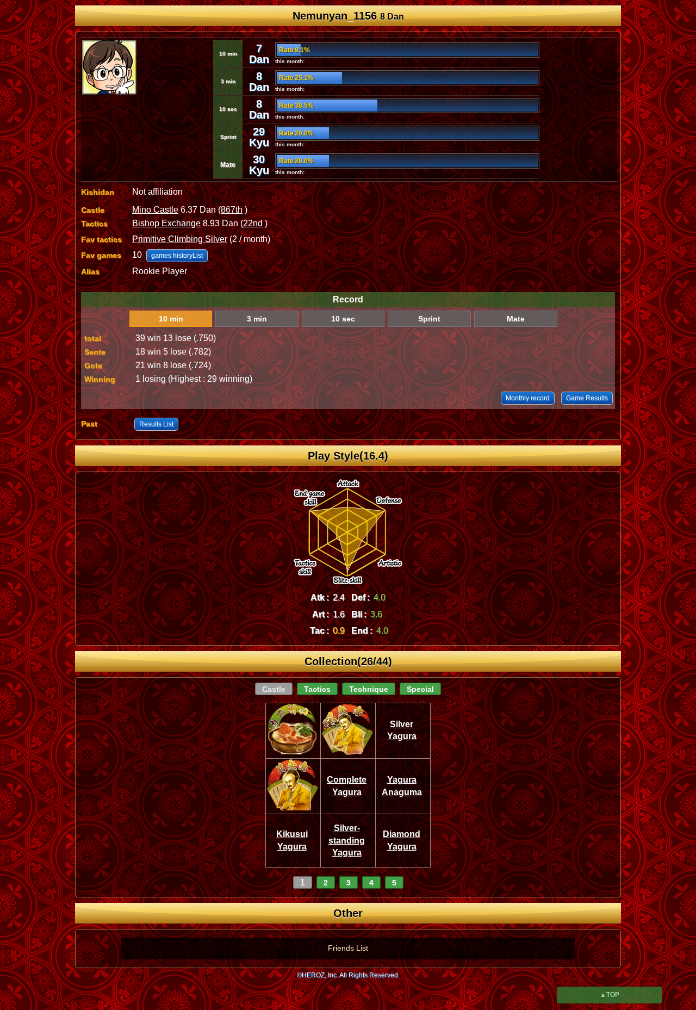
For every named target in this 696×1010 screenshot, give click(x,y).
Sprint (429, 318)
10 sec (343, 318)
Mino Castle (155, 209)
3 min (257, 318)
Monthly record (528, 398)
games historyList (177, 255)
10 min (171, 318)
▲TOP (609, 995)
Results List (156, 424)
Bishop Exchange (166, 223)
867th (232, 209)
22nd (253, 223)
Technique (368, 689)
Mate (516, 318)
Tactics (317, 689)
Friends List (348, 948)
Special (420, 689)
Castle (273, 689)
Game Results (587, 398)
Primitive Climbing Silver (179, 239)
